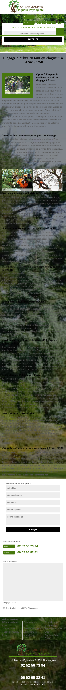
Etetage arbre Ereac (30, 624)
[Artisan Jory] (26, 6)
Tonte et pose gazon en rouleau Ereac (10, 631)
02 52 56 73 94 (49, 16)
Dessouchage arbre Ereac (30, 633)
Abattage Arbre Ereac (52, 636)
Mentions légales (33, 685)
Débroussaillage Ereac (10, 624)
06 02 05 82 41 (49, 22)
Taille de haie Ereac (33, 628)
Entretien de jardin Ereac (53, 630)
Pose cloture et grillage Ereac (52, 624)
